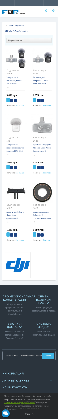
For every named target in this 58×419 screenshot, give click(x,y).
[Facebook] (27, 365)
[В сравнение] (15, 100)
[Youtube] (30, 365)
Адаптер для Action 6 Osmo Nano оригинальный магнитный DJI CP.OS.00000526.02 (15, 218)
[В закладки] (11, 100)
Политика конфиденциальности (19, 402)
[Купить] (8, 100)
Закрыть (29, 413)
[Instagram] (29, 365)
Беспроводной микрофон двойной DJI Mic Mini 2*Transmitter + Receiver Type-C (14, 83)
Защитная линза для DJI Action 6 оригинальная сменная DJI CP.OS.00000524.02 (42, 218)
